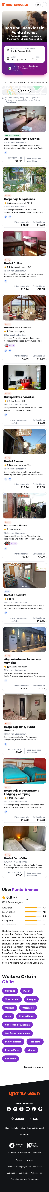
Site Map (15, 1179)
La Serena (10, 1058)
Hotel (7, 592)
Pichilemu (35, 1041)
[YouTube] (28, 1109)
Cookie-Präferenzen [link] (29, 1179)
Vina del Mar (12, 999)
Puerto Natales (13, 1041)
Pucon (26, 991)
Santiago (10, 991)
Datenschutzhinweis (24, 1160)
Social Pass (24, 1134)
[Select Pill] (38, 4)
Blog (7, 1128)
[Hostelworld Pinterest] (34, 1109)
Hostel (7, 196)
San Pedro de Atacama (17, 1024)
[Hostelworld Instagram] (21, 1109)
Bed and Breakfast (12, 135)
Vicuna (31, 1050)
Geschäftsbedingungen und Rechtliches (24, 1166)
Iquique (31, 999)
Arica (8, 1016)
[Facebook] (9, 1109)
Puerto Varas (12, 1050)
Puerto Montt (26, 1016)
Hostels (14, 1128)
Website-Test (36, 1173)
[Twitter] (15, 1109)
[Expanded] (6, 82)
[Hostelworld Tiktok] (40, 1109)
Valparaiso (28, 1007)
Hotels (22, 1128)
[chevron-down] (27, 899)
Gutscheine (12, 1173)
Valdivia (9, 1007)
